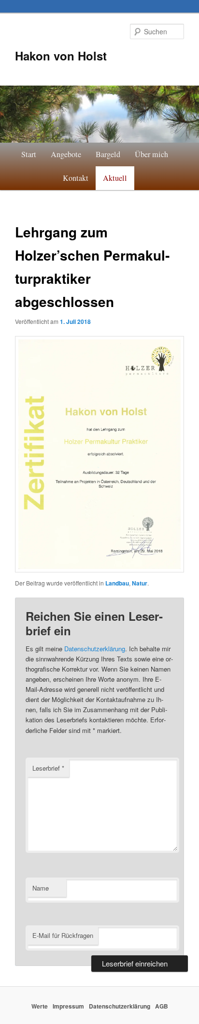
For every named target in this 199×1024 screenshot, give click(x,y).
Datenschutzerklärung (94, 648)
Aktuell (115, 178)
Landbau (117, 583)
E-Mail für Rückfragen (62, 935)
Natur (139, 583)
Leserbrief (48, 768)
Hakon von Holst (61, 55)
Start (28, 154)
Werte (39, 1006)
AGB (161, 1006)
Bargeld (108, 154)
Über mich (151, 154)
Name (40, 887)
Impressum (68, 1006)
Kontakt (75, 178)
